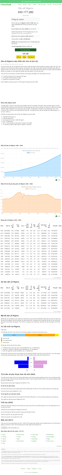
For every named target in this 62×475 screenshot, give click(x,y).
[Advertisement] (52, 14)
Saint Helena (20, 441)
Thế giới (20, 4)
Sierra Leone (50, 441)
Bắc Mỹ (24, 4)
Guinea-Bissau (50, 436)
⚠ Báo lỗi (4, 427)
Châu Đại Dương (42, 4)
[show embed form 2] (59, 216)
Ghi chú (6, 64)
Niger (48, 439)
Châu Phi (49, 4)
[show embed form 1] (59, 180)
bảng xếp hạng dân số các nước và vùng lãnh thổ (25, 32)
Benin (3, 434)
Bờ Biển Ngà (50, 434)
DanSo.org (59, 277)
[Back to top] (60, 470)
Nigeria (4, 441)
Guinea (34, 436)
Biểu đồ (19, 57)
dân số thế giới (32, 29)
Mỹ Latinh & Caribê (57, 4)
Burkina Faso (20, 434)
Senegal (34, 441)
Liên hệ (39, 468)
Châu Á (29, 4)
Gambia (4, 436)
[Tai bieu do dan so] (56, 180)
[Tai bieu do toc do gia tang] (56, 216)
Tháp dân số (31, 57)
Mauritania (34, 439)
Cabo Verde (35, 434)
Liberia (4, 439)
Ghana (19, 436)
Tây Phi (21, 431)
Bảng (24, 57)
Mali (18, 439)
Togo (3, 443)
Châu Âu (35, 4)
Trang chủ (23, 468)
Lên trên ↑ (59, 446)
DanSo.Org (34, 472)
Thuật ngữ (34, 468)
